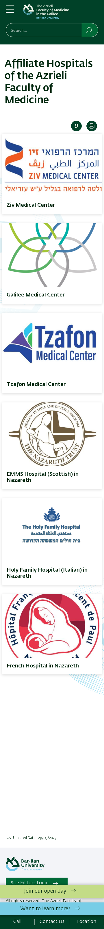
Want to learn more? (45, 908)
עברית (76, 126)
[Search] (89, 29)
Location (86, 921)
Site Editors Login (30, 883)
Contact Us (52, 921)
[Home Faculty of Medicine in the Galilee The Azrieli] (60, 12)
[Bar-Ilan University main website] (25, 870)
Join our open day (45, 891)
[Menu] (10, 11)
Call (17, 921)
